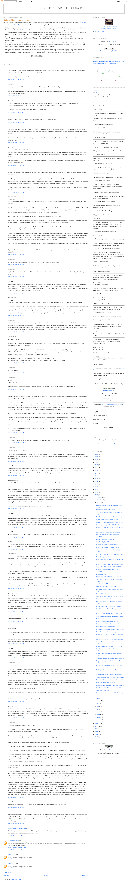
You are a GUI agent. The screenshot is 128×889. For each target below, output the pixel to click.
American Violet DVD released (104, 584)
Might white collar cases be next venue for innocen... (110, 554)
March (98, 714)
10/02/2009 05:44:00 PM (16, 143)
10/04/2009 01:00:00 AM (16, 461)
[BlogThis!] (36, 56)
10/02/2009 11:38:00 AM (16, 112)
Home (46, 875)
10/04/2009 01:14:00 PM (16, 644)
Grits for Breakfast (64, 8)
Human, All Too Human (102, 594)
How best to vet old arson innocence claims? (108, 621)
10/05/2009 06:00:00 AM (16, 807)
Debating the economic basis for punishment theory (110, 639)
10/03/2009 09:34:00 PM (16, 433)
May (98, 709)
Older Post (85, 875)
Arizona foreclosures (13, 840)
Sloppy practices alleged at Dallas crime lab (107, 547)
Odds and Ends (100, 619)
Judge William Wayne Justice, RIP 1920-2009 (108, 567)
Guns (20, 58)
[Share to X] (38, 56)
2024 (96, 454)
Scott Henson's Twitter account (103, 32)
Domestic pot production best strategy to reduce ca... (110, 632)
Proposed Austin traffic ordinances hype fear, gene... (110, 599)
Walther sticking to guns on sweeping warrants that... (110, 677)
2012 (96, 487)
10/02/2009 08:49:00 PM (16, 265)
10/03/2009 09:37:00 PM (16, 443)
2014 (96, 481)
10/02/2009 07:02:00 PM (16, 254)
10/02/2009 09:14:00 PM (16, 277)
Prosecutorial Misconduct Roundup (105, 510)
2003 (96, 737)
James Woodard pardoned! (103, 690)
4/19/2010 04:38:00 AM (15, 850)
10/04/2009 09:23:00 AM (16, 508)
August (99, 701)
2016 (96, 476)
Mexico (35, 58)
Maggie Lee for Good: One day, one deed (107, 519)
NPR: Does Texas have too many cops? (106, 586)
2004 (96, 734)
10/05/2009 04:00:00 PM (16, 823)
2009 (96, 495)
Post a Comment (7, 872)
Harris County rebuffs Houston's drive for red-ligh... (110, 557)
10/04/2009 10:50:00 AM (16, 588)
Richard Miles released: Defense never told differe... (110, 606)
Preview (102, 51)
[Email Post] (32, 55)
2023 (96, 457)
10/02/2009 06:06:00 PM (16, 192)
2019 (96, 467)
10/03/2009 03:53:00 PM (16, 363)
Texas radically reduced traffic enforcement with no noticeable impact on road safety (108, 62)
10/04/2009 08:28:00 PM (16, 718)
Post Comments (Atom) (17, 879)
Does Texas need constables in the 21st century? (109, 532)
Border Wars (13, 58)
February (99, 717)
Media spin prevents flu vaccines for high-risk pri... (110, 522)
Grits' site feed (112, 41)
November (100, 500)
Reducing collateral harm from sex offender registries (110, 680)
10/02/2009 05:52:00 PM (16, 165)
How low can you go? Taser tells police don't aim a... (110, 544)
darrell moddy (11, 854)
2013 (96, 484)
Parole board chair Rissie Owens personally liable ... (110, 624)
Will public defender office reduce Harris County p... (110, 658)
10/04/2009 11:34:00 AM (16, 611)
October (99, 503)
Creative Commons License (116, 750)
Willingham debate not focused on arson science (109, 674)
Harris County (27, 58)
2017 (96, 473)
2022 (96, 459)
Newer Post (6, 875)
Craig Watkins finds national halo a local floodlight (109, 616)
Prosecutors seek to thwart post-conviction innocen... (110, 564)
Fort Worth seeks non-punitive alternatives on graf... (110, 517)
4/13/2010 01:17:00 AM (15, 836)
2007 (96, 726)
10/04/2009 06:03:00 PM (16, 702)
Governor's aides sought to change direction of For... (110, 613)
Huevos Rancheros (115, 444)
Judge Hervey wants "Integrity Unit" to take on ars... (110, 596)
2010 (96, 492)
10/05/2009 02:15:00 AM (16, 797)
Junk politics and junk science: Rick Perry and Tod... (110, 685)
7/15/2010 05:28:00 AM (15, 859)
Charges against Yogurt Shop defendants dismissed (109, 525)
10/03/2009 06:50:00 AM (16, 293)
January (99, 720)
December (99, 497)
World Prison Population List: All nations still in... (109, 688)
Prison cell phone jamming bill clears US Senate (109, 646)
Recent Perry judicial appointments (105, 626)
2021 (96, 462)
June (98, 706)
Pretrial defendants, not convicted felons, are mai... (110, 577)
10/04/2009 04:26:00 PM (16, 658)
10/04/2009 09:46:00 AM (16, 527)
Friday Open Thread (101, 574)
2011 (96, 489)
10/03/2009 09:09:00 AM (16, 316)
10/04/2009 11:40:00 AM (16, 621)
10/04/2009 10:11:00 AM (16, 549)
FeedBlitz (114, 51)
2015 (96, 478)
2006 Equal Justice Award (109, 390)
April (98, 712)
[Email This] (35, 56)
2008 (96, 723)
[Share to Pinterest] (42, 56)
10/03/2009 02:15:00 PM (16, 332)
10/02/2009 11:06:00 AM (16, 79)
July (98, 703)
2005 (96, 731)
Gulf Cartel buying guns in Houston (105, 682)
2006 (96, 729)
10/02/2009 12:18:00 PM (16, 122)
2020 (96, 465)
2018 (96, 470)
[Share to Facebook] (40, 56)
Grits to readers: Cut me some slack (105, 539)
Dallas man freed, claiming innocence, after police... (110, 629)
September (100, 698)
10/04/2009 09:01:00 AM (16, 475)
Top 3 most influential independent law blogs (112, 404)
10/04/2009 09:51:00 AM (16, 537)
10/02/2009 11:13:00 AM (16, 96)
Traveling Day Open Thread (103, 542)
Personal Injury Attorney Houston (17, 828)
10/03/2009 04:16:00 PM (16, 373)
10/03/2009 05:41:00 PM (16, 389)
